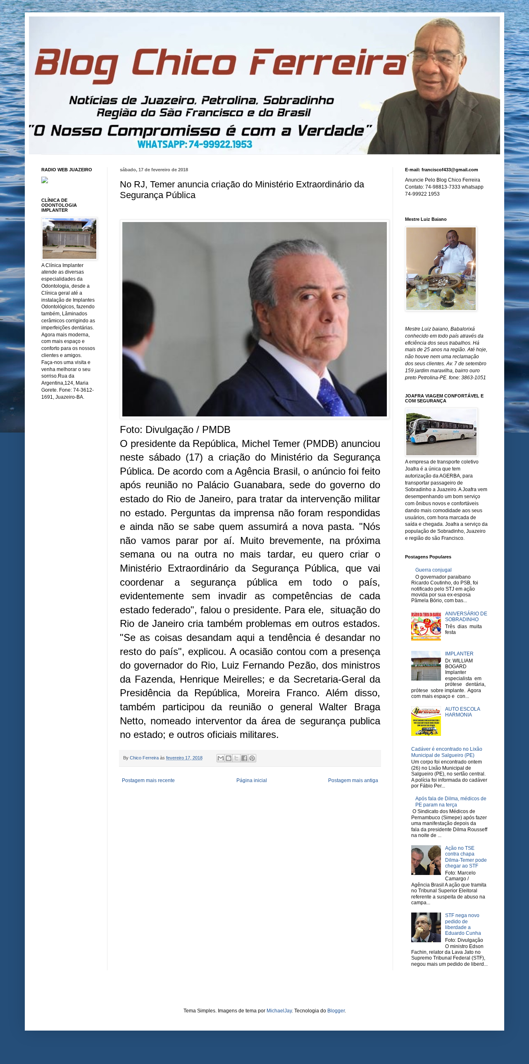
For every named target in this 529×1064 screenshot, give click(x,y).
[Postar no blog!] (228, 758)
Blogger (336, 1011)
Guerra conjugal (433, 570)
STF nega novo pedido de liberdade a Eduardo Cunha (463, 924)
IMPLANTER (459, 654)
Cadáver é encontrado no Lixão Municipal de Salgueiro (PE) (446, 752)
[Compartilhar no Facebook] (244, 758)
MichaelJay (279, 1011)
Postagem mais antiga (353, 780)
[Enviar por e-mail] (221, 758)
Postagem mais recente (148, 780)
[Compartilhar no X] (236, 758)
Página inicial (251, 780)
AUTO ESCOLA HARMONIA (462, 712)
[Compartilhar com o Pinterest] (252, 758)
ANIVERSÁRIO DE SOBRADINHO (466, 616)
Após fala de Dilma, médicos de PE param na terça (450, 801)
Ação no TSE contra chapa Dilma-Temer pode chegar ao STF (466, 857)
